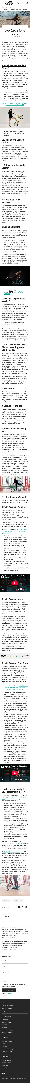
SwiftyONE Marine (17, 843)
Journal (8, 7)
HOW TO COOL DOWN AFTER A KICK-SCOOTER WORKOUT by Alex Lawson (16, 687)
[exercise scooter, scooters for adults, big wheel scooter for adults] (15, 895)
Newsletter (5, 1068)
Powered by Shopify (21, 1078)
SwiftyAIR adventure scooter (12, 852)
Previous (6, 916)
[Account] (22, 2)
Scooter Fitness (18, 900)
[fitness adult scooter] (15, 658)
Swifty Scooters (13, 1078)
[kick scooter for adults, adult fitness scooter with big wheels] (15, 127)
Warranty (4, 1027)
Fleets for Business (7, 1008)
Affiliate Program (6, 1062)
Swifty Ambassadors (7, 1060)
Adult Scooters (6, 900)
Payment (4, 1046)
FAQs (3, 1043)
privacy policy (9, 993)
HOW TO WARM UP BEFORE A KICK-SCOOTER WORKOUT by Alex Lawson (15, 531)
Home (3, 7)
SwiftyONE (11, 82)
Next (25, 916)
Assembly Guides (7, 1041)
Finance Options (6, 1022)
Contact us (5, 1065)
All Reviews (5, 1019)
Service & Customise (8, 1005)
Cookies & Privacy (7, 1030)
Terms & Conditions (7, 1032)
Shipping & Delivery (7, 1049)
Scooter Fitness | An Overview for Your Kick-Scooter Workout (15, 9)
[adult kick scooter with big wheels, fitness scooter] (15, 285)
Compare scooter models (9, 1011)
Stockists (4, 1024)
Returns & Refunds (7, 1051)
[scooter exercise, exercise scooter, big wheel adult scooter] (15, 492)
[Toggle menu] (2, 2)
